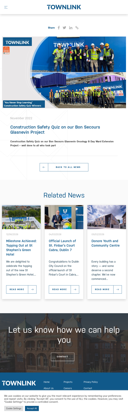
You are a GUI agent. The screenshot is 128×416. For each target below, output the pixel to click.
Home (47, 382)
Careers (68, 388)
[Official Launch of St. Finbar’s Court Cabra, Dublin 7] (64, 217)
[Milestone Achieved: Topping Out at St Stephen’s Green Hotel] (21, 217)
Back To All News (68, 167)
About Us (49, 388)
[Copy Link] (77, 28)
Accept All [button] (32, 408)
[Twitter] (64, 28)
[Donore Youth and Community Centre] (106, 217)
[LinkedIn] (70, 28)
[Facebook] (58, 28)
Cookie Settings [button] (13, 408)
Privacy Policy (91, 382)
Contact (62, 357)
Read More (17, 289)
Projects (68, 382)
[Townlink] (64, 6)
